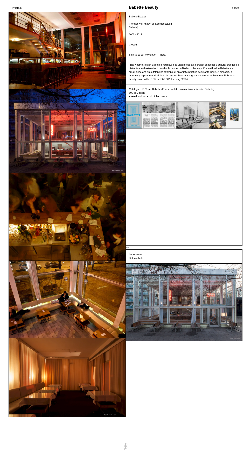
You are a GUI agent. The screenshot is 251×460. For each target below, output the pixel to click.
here (162, 54)
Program (17, 7)
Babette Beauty (143, 7)
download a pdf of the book (150, 96)
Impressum (135, 254)
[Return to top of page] (125, 446)
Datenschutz (136, 258)
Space (235, 7)
